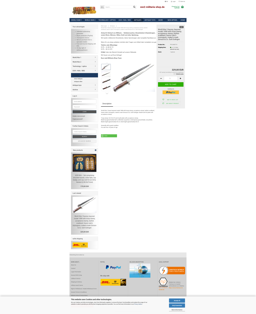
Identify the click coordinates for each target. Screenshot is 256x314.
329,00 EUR (84, 232)
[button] (166, 1)
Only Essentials (177, 305)
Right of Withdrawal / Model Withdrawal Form (84, 288)
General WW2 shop (76, 275)
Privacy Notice (138, 304)
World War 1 (76, 20)
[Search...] (134, 7)
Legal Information (76, 272)
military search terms (77, 285)
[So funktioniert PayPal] (113, 267)
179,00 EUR (84, 186)
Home (182, 20)
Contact (73, 268)
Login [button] (174, 1)
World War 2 (90, 20)
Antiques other (78, 81)
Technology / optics (107, 20)
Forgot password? (78, 119)
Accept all (177, 300)
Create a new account (79, 116)
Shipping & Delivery (76, 282)
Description (107, 104)
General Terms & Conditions (79, 292)
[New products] (95, 150)
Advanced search (84, 141)
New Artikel (173, 20)
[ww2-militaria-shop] (84, 10)
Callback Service (75, 278)
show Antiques (78, 78)
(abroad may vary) (174, 49)
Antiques (137, 20)
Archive (75, 90)
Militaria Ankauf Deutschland (79, 295)
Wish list (182, 1)
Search (84, 136)
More (160, 20)
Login (84, 111)
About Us (73, 265)
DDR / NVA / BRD (125, 20)
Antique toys (149, 20)
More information (177, 310)
